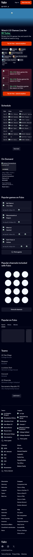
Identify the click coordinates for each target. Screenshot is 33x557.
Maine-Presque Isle (17, 53)
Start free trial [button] (26, 2)
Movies (15, 324)
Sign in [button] (17, 2)
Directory (24, 554)
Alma (5, 53)
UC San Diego (6, 355)
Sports (3, 324)
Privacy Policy (16, 554)
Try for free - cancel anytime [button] (16, 43)
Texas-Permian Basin (21, 56)
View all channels (16, 309)
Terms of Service (6, 554)
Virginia (23, 49)
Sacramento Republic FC (10, 386)
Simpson (4, 361)
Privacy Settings (22, 530)
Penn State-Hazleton (10, 60)
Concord (4, 374)
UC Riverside (6, 380)
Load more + (16, 395)
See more (16, 149)
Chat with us (21, 533)
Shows (9, 324)
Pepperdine (7, 56)
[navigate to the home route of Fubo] (4, 2)
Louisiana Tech (6, 368)
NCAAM (14, 49)
